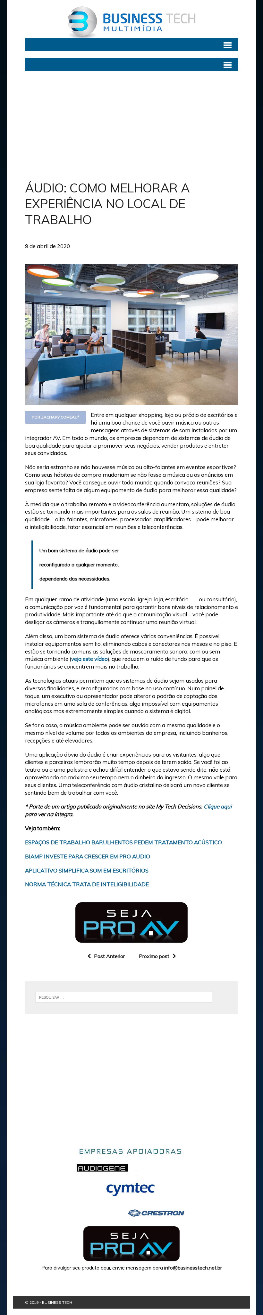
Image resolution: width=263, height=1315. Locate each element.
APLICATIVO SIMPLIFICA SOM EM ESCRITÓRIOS (86, 870)
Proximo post (154, 956)
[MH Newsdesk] (131, 22)
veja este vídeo (89, 658)
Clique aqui (218, 806)
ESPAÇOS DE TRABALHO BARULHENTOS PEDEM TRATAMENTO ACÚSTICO (123, 842)
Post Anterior (109, 956)
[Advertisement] (131, 126)
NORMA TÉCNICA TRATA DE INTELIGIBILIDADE (87, 884)
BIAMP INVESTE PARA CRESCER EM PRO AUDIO (87, 856)
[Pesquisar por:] (124, 997)
